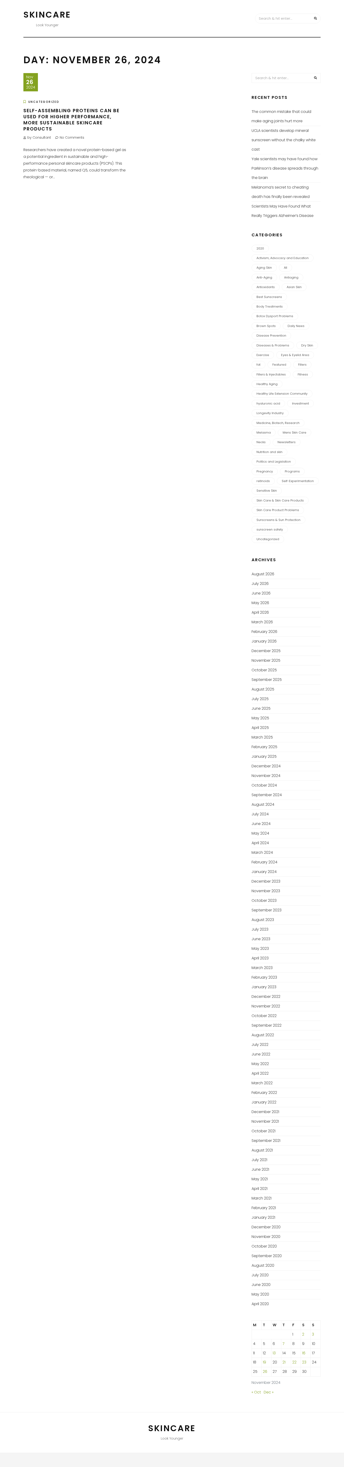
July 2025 (260, 699)
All (285, 267)
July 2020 (260, 1275)
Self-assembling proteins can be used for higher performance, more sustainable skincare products (71, 119)
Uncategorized (43, 102)
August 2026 (263, 574)
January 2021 (263, 1217)
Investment (300, 403)
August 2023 (263, 919)
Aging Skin (264, 267)
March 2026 (262, 622)
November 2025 (266, 660)
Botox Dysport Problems (274, 316)
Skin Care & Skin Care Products (280, 500)
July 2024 (260, 814)
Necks (261, 442)
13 (274, 1353)
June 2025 (261, 708)
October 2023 (264, 900)
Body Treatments (269, 306)
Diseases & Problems (272, 345)
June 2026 (261, 593)
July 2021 (259, 1159)
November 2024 (266, 775)
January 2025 (264, 756)
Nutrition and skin (269, 452)
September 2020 (267, 1256)
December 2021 (265, 1111)
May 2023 (260, 948)
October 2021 (263, 1131)
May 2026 (260, 602)
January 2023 (264, 987)
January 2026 (264, 641)
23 (304, 1362)
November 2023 (266, 891)
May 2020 (260, 1294)
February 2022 (264, 1092)
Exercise (262, 355)
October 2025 (264, 670)
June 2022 (261, 1054)
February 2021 (264, 1208)
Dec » (269, 1392)
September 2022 (267, 1025)
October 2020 (264, 1246)
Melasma (263, 432)
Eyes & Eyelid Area (295, 355)
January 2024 (264, 871)
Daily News (296, 326)
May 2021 (260, 1179)
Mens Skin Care (294, 432)
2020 (260, 248)
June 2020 (261, 1284)
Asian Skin (294, 287)
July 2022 (260, 1044)
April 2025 (260, 727)
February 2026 (264, 631)
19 (264, 1362)
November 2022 (266, 1006)
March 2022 (262, 1083)
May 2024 (260, 833)
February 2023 (264, 977)
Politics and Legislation (273, 461)
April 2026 (260, 612)
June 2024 (261, 823)
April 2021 (259, 1188)
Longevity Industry (270, 413)
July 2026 (260, 583)
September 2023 (267, 910)
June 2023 (261, 939)
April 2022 (260, 1073)
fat (258, 364)
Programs (292, 471)
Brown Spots (266, 326)
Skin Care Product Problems (277, 510)
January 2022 (264, 1102)
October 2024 (264, 785)
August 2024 (263, 804)
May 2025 (260, 718)
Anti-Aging (264, 277)
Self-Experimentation (298, 481)
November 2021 (265, 1121)
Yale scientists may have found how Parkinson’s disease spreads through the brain (285, 168)
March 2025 (262, 737)
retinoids (263, 481)
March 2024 (262, 852)
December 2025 (266, 651)
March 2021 (261, 1198)
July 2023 (260, 929)
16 (303, 1353)
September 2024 (267, 795)
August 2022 (263, 1035)
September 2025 (267, 679)
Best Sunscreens (269, 297)
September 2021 (266, 1140)
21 (283, 1362)
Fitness (303, 374)
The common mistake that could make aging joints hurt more (281, 116)
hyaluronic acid (268, 403)
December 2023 (266, 881)
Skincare (47, 15)
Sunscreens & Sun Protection (278, 520)
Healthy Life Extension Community (281, 393)
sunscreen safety (269, 529)
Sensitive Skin (266, 490)
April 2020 (260, 1304)
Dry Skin (307, 345)
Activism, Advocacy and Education (282, 258)
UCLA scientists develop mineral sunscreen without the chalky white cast (284, 140)
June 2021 (260, 1169)
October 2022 (264, 1015)
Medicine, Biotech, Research (278, 423)
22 (294, 1362)
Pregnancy (264, 471)
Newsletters (287, 442)
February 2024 (264, 862)
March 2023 (262, 967)
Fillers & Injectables (271, 374)
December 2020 (266, 1227)
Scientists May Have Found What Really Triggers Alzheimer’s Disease (283, 211)
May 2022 (260, 1063)
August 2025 (263, 689)
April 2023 (260, 958)
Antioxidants (265, 287)
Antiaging (291, 277)
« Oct (256, 1392)
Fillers (302, 364)
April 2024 (260, 843)
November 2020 (266, 1236)
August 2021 (262, 1150)
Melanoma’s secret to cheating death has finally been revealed (281, 192)
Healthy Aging (267, 384)
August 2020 (263, 1265)
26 (265, 1371)
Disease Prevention (271, 335)
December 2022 (266, 996)
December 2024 (266, 766)
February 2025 (264, 747)
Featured (279, 364)
